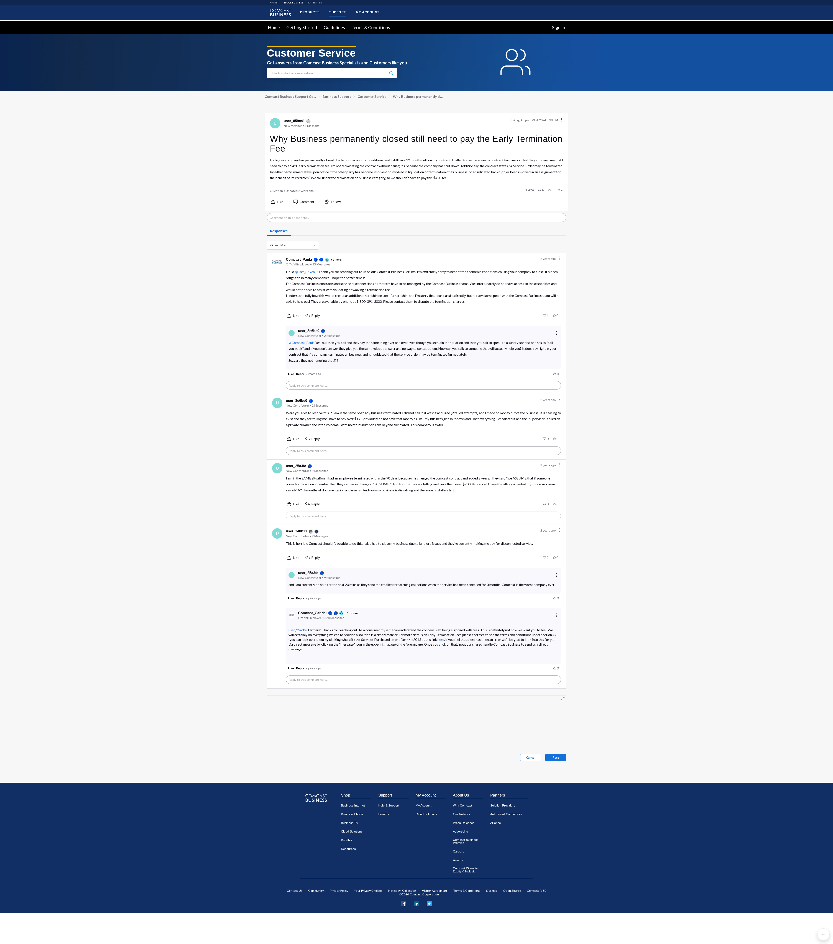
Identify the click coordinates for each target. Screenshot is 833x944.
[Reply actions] (556, 333)
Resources (348, 848)
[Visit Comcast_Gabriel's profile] (292, 615)
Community (316, 890)
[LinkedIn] (416, 903)
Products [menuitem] (310, 12)
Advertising (460, 831)
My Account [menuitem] (368, 12)
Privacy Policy (339, 890)
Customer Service (371, 96)
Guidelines (334, 27)
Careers (458, 851)
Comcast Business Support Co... (290, 96)
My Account (426, 795)
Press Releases (463, 822)
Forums (383, 814)
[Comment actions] (559, 259)
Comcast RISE (536, 890)
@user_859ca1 (306, 272)
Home (274, 27)
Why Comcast (462, 805)
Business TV (349, 822)
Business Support (337, 96)
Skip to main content (18, 23)
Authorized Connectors (506, 814)
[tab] (279, 231)
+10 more (351, 613)
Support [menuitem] (337, 12)
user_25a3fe (298, 630)
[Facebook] (403, 903)
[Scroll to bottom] (823, 934)
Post (556, 757)
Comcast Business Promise (465, 841)
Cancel (530, 757)
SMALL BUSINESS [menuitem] (293, 2)
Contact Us (294, 890)
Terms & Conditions (370, 27)
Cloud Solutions (351, 831)
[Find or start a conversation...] (391, 73)
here (441, 639)
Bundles (346, 840)
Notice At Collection (402, 890)
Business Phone (352, 814)
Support (385, 795)
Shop (345, 795)
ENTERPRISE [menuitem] (315, 2)
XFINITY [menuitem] (274, 2)
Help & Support (388, 805)
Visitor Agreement (434, 890)
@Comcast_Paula (302, 342)
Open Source (512, 890)
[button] (529, 190)
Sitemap (491, 890)
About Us (461, 795)
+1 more (336, 259)
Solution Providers (502, 805)
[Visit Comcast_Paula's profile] (277, 262)
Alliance (495, 822)
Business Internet (353, 805)
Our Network (461, 814)
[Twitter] (429, 903)
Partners (497, 795)
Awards (458, 860)
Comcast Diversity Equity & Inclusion (465, 870)
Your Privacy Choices (368, 890)
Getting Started (301, 27)
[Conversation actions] (561, 120)
